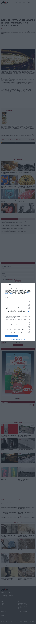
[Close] (33, 285)
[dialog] (18, 312)
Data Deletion (13, 339)
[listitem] (18, 299)
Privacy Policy (23, 339)
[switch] (29, 301)
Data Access (18, 339)
